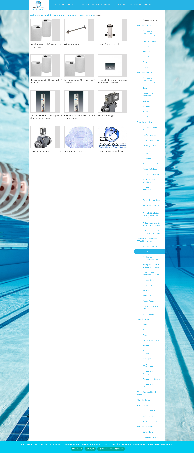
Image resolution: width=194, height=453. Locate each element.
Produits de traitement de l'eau (151, 258)
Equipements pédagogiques (148, 365)
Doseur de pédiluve (73, 151)
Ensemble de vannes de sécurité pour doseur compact (113, 81)
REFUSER (90, 449)
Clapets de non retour (152, 200)
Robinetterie (148, 57)
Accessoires (147, 295)
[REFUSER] (190, 446)
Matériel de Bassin (145, 319)
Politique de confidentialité (111, 449)
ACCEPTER (77, 449)
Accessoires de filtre (151, 164)
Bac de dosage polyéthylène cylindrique (43, 45)
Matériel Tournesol (145, 25)
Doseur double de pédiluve (110, 151)
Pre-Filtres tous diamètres (149, 180)
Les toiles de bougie (151, 140)
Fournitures (120, 5)
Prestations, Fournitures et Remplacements (149, 33)
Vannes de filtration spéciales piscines (151, 206)
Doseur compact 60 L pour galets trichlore (79, 81)
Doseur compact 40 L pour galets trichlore (46, 81)
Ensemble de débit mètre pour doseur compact (78, 117)
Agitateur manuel (72, 44)
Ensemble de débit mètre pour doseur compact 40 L (45, 117)
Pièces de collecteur (151, 169)
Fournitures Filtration (146, 122)
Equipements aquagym (148, 372)
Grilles (145, 324)
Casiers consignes (150, 437)
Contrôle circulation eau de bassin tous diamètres (151, 215)
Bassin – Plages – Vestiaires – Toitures (151, 273)
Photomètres (148, 285)
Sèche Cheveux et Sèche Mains (147, 393)
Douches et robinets (151, 411)
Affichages (147, 358)
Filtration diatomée (101, 5)
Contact (147, 5)
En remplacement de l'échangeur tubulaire (151, 232)
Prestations (134, 5)
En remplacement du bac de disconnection (151, 224)
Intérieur (146, 51)
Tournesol (72, 5)
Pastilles (146, 290)
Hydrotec (59, 5)
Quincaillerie (148, 432)
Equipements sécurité (151, 379)
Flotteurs (146, 345)
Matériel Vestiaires (145, 426)
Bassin (145, 62)
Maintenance (148, 416)
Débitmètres (148, 195)
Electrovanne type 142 (40, 151)
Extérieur (146, 88)
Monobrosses (148, 314)
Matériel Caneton (144, 72)
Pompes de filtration (151, 174)
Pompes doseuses (150, 246)
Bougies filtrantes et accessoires (151, 128)
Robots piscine (148, 301)
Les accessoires (149, 135)
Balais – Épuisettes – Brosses (151, 307)
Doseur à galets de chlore (110, 44)
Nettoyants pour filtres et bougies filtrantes (152, 265)
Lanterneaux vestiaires (148, 94)
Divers (145, 67)
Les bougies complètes (147, 152)
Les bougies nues (150, 145)
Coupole (146, 46)
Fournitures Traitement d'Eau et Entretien (74, 15)
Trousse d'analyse (150, 280)
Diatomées (147, 158)
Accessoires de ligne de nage (151, 352)
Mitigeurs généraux (151, 421)
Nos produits (46, 15)
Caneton (84, 5)
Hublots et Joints (149, 41)
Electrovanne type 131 (108, 115)
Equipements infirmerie (148, 385)
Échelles (146, 335)
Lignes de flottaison (151, 340)
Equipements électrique (148, 188)
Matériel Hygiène (144, 400)
